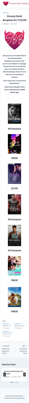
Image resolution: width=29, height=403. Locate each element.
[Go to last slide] (4, 374)
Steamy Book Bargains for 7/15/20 (23, 349)
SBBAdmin (6, 24)
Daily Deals (6, 12)
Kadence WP (21, 398)
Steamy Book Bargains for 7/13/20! (6, 349)
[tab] (11, 382)
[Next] (24, 374)
